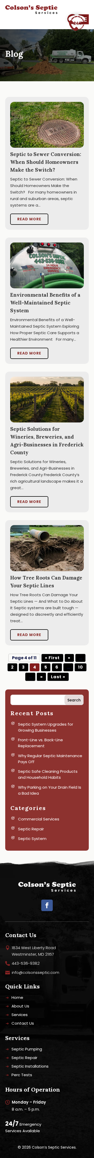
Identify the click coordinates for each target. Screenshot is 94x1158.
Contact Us (22, 1024)
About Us (20, 1006)
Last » (58, 677)
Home (17, 998)
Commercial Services (38, 819)
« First (52, 658)
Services (19, 1015)
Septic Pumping (26, 1049)
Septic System (32, 838)
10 (80, 667)
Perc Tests (21, 1075)
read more (29, 219)
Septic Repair (31, 829)
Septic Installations (30, 1066)
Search (74, 700)
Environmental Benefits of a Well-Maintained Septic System (45, 303)
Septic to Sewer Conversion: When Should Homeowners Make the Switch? (45, 162)
